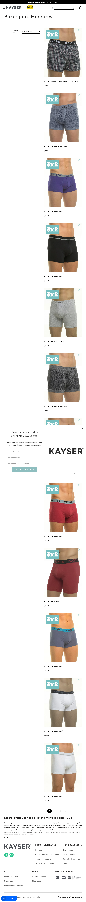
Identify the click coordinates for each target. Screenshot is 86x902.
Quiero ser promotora (71, 859)
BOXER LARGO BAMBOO (53, 601)
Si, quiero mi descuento (24, 469)
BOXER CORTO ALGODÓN (54, 211)
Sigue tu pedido (69, 854)
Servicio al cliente (11, 877)
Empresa (38, 850)
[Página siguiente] (76, 811)
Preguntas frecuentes (43, 859)
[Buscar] (72, 8)
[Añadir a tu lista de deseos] (79, 30)
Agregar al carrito (63, 73)
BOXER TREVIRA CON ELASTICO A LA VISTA (61, 81)
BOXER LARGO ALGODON (54, 341)
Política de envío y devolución (47, 854)
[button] (80, 7)
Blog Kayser (36, 881)
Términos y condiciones (44, 863)
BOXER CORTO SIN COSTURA (55, 146)
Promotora (8, 881)
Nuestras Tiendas (39, 877)
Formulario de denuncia (13, 886)
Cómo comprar (69, 863)
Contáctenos (68, 850)
